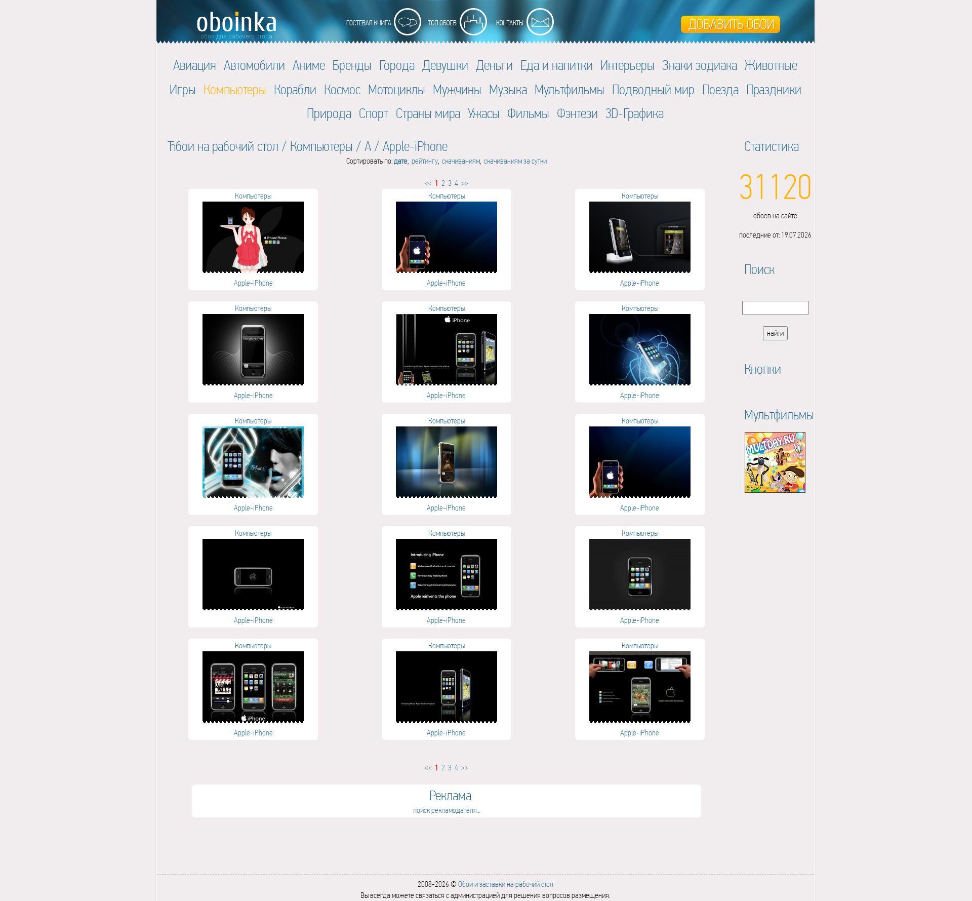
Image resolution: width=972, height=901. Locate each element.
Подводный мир (653, 89)
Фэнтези (577, 113)
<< (428, 183)
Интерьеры (627, 65)
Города (397, 65)
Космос (342, 89)
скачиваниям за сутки (515, 161)
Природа (329, 113)
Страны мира (428, 113)
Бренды (352, 65)
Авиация (194, 65)
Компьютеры (321, 146)
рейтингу (425, 161)
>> (464, 183)
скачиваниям (461, 161)
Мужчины (457, 89)
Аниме (309, 65)
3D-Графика (634, 113)
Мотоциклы (396, 89)
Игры (183, 89)
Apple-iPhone (415, 146)
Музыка (508, 89)
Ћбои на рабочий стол (223, 146)
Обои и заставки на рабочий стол (505, 884)
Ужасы (484, 113)
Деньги (494, 65)
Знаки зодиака (699, 65)
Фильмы (528, 113)
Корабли (295, 89)
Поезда (720, 89)
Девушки (445, 65)
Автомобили (254, 65)
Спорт (373, 113)
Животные (771, 65)
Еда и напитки (556, 65)
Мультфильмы (569, 89)
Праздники (773, 89)
